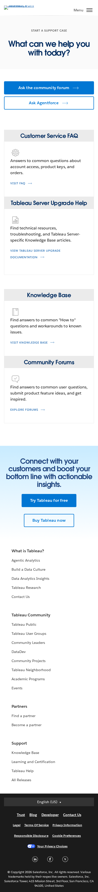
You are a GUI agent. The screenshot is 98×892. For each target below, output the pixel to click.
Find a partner (23, 716)
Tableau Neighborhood (31, 670)
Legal (16, 825)
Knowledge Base (25, 752)
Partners (19, 706)
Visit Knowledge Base (29, 343)
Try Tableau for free (49, 500)
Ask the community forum (43, 87)
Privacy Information (67, 825)
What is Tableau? (28, 551)
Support (19, 743)
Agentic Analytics (26, 560)
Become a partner (26, 725)
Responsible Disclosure (31, 835)
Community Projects (28, 661)
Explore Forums (24, 410)
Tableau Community (31, 615)
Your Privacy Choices (52, 846)
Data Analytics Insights (30, 578)
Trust (21, 814)
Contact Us (21, 596)
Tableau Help (23, 771)
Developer (50, 814)
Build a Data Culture (28, 569)
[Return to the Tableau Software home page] (21, 5)
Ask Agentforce (44, 103)
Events (17, 688)
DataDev (19, 651)
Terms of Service (36, 825)
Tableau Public (24, 624)
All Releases (21, 780)
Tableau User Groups (29, 633)
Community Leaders (28, 642)
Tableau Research (26, 587)
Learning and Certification (34, 761)
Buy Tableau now (49, 520)
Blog (33, 814)
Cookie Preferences (66, 835)
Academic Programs (28, 679)
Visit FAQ (17, 183)
